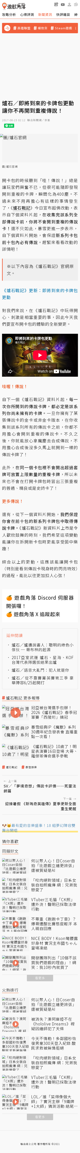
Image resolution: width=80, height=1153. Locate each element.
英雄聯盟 (24, 28)
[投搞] (56, 4)
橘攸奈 (43, 28)
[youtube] (63, 4)
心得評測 (27, 14)
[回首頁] (14, 6)
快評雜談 (63, 14)
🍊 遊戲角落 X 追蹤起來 (33, 614)
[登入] (69, 4)
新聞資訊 (45, 14)
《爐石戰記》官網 (52, 266)
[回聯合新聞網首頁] (4, 6)
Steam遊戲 (63, 28)
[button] (76, 4)
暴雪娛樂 (31, 767)
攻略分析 (9, 14)
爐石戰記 (11, 767)
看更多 (40, 978)
